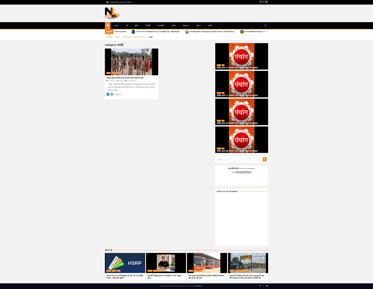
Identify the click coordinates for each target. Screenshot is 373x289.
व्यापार (174, 25)
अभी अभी (108, 73)
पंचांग (197, 25)
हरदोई (118, 73)
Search (265, 159)
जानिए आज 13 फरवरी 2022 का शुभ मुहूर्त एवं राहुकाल (237, 67)
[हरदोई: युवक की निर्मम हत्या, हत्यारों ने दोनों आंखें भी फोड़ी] (131, 62)
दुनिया (136, 25)
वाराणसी (118, 270)
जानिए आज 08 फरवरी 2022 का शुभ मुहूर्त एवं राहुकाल (237, 151)
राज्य (116, 25)
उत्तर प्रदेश (114, 73)
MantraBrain (198, 286)
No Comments (131, 81)
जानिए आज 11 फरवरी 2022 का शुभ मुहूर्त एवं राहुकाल (237, 95)
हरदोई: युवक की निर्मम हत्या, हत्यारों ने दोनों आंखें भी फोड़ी (124, 78)
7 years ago (111, 81)
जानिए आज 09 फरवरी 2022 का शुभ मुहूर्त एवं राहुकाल (237, 123)
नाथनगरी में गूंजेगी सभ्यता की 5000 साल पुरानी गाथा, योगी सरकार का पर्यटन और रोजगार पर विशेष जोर (247, 277)
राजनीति (147, 25)
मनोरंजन (185, 25)
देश (127, 25)
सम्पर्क (210, 25)
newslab (120, 81)
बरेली (247, 270)
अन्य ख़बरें (160, 25)
